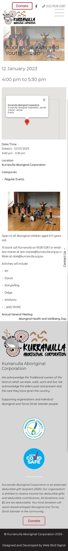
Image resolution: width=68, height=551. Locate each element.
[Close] (44, 100)
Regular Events (14, 179)
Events (11, 112)
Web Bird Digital (54, 545)
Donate (22, 6)
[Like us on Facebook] (37, 6)
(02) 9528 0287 (55, 6)
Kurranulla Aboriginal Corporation (24, 164)
